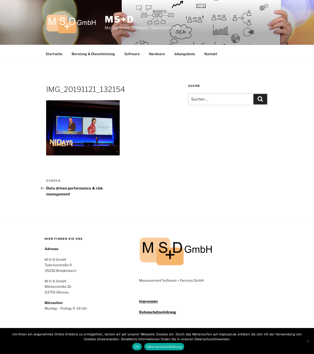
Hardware (157, 54)
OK (137, 347)
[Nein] (307, 341)
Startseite (54, 54)
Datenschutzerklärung (157, 312)
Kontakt (210, 54)
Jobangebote (184, 54)
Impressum (148, 301)
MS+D (119, 19)
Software (132, 54)
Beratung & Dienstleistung (93, 54)
